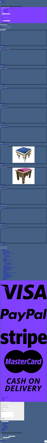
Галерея (3, 13)
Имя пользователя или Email (4, 436)
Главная (1, 26)
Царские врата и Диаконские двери (8, 276)
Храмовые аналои (7, 256)
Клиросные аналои (7, 255)
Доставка (3, 399)
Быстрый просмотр (3, 45)
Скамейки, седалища (6, 273)
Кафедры (4, 261)
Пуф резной (2, 86)
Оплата (3, 398)
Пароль (1, 437)
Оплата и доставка (5, 423)
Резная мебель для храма (5, 7)
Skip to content (2, 0)
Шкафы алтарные (5, 277)
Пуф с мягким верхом (3, 206)
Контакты (3, 14)
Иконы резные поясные (6, 251)
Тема (2, 409)
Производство (4, 429)
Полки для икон (4, 279)
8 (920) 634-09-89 (5, 22)
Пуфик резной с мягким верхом (4, 225)
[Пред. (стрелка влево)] (0, 442)
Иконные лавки (5, 260)
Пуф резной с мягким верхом (4, 125)
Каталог (3, 424)
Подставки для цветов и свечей (7, 269)
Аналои (4, 254)
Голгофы (4, 257)
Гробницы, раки (5, 258)
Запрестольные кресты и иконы (7, 259)
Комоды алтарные (5, 266)
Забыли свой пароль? (3, 440)
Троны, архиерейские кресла (7, 275)
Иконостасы (5, 9)
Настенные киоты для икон (8, 264)
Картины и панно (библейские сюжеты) (8, 253)
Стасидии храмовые (6, 274)
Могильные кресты (5, 12)
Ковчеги (4, 265)
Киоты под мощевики (7, 263)
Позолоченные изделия (6, 270)
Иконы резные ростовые (6, 252)
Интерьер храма (5, 10)
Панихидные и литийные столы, (7, 268)
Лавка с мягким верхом (3, 67)
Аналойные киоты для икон (8, 262)
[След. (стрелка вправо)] (1, 442)
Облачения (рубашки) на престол (7, 267)
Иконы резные (5, 11)
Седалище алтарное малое (4, 245)
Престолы (4, 271)
